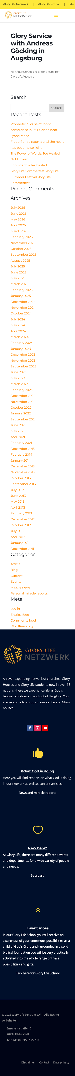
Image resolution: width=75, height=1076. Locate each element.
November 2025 (23, 243)
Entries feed (20, 615)
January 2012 (20, 543)
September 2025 (23, 254)
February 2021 (21, 443)
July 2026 (18, 207)
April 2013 (18, 507)
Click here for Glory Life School (38, 973)
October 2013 (21, 478)
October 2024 (21, 313)
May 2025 (18, 278)
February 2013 (21, 513)
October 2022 (21, 407)
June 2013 (18, 496)
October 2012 (21, 525)
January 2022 (21, 413)
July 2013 (17, 490)
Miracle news (20, 587)
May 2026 (18, 219)
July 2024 (18, 319)
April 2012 (18, 537)
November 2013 (23, 472)
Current (17, 576)
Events (16, 581)
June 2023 (18, 372)
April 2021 (18, 437)
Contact (44, 1062)
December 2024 (23, 302)
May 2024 (18, 325)
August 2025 (20, 260)
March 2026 (19, 231)
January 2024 (21, 349)
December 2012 (23, 519)
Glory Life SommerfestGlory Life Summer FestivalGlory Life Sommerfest (35, 177)
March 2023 (19, 384)
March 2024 (20, 337)
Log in (15, 609)
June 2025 (18, 272)
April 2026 (18, 225)
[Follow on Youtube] (45, 728)
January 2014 (21, 460)
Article (15, 564)
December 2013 (23, 466)
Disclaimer (28, 1062)
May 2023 (18, 378)
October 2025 (21, 249)
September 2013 (23, 484)
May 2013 (17, 501)
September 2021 (23, 419)
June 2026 (19, 213)
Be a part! (37, 875)
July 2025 (18, 266)
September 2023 (23, 366)
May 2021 (17, 431)
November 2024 (23, 307)
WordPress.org (22, 626)
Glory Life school (48, 4)
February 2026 (22, 237)
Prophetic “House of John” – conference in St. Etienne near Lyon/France (34, 130)
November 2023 (23, 360)
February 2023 (21, 390)
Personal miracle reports (29, 593)
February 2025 (21, 290)
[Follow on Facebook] (30, 728)
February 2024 (22, 343)
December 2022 (23, 396)
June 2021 (18, 425)
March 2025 (19, 284)
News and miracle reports (37, 793)
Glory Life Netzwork (15, 4)
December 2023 (23, 354)
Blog (14, 570)
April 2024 (18, 331)
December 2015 (23, 449)
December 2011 (22, 549)
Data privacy (61, 1062)
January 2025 (21, 296)
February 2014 (21, 454)
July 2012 (17, 531)
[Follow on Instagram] (37, 728)
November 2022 (23, 402)
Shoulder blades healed (29, 165)
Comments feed (23, 620)
